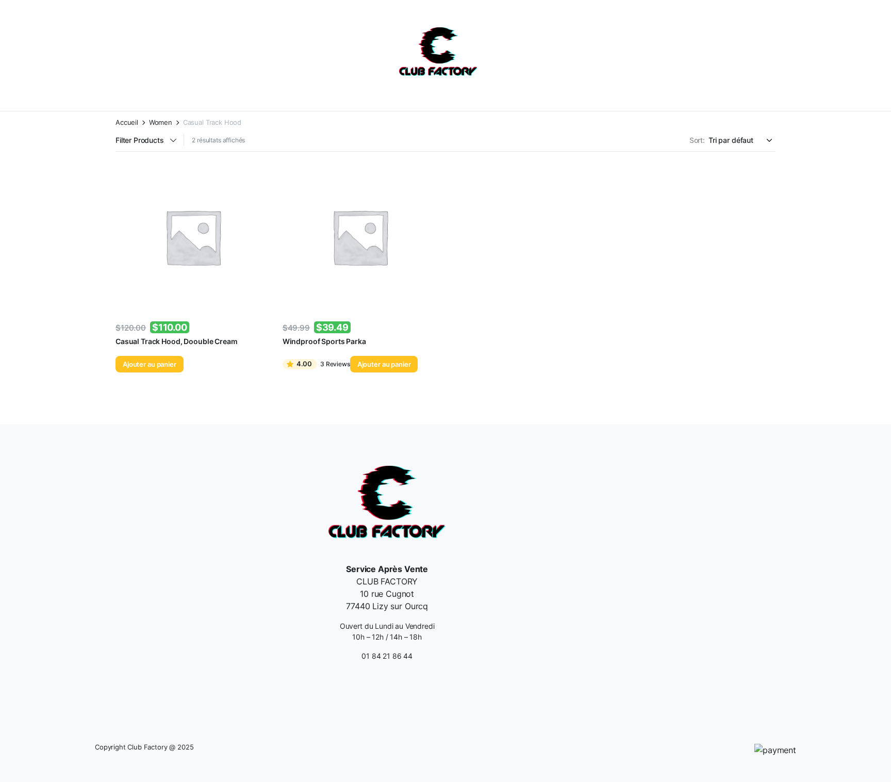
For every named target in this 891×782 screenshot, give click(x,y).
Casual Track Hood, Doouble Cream (177, 341)
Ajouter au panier (149, 364)
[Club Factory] (438, 52)
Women (160, 122)
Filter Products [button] (140, 140)
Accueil (127, 122)
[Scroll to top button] (868, 759)
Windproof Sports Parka (324, 341)
